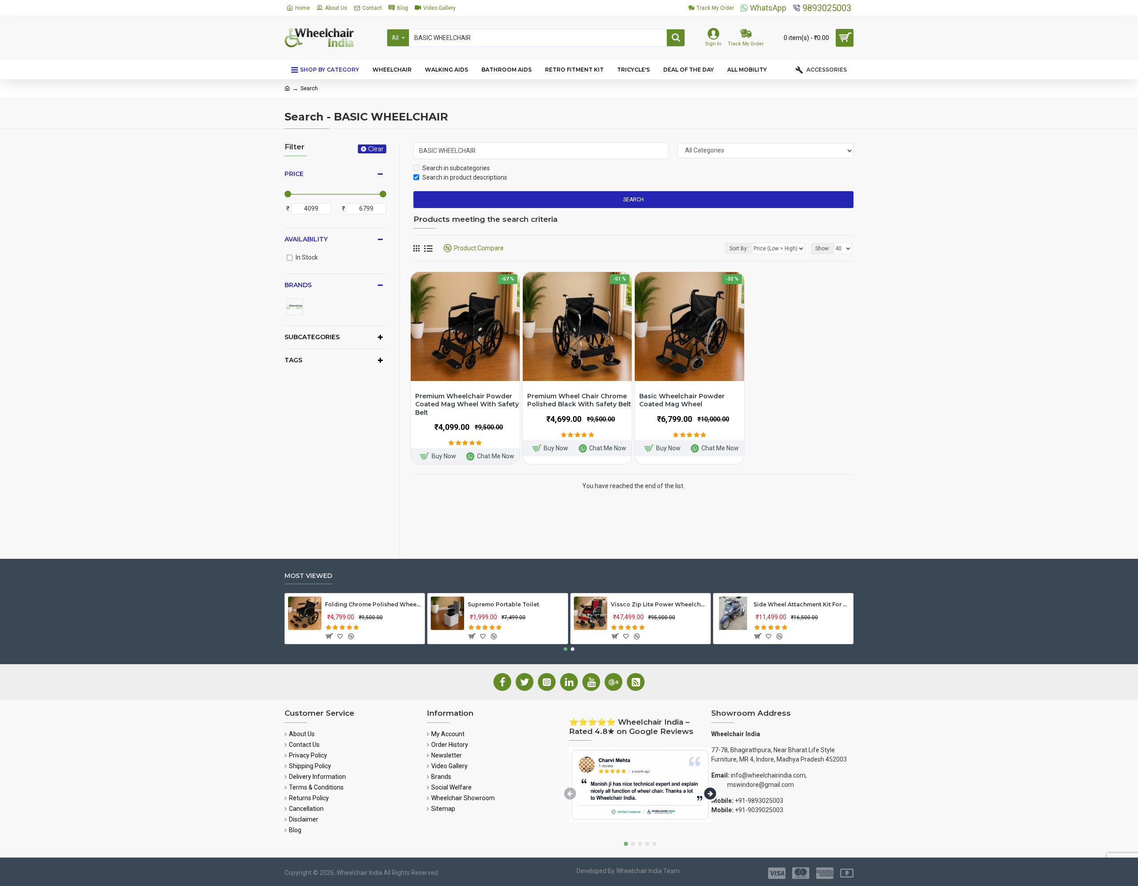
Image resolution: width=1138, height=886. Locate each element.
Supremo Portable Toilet (503, 604)
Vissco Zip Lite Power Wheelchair (659, 604)
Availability (306, 239)
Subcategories (312, 337)
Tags (293, 360)
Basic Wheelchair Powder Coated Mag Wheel (682, 400)
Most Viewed (308, 576)
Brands (298, 285)
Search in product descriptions (464, 177)
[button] (565, 649)
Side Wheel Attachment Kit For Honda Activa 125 (801, 604)
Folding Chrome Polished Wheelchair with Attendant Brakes (373, 604)
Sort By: (738, 248)
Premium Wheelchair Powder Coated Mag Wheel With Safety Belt (467, 404)
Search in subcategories (456, 168)
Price (294, 174)
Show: (822, 248)
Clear (376, 149)
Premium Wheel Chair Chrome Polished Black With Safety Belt (579, 400)
